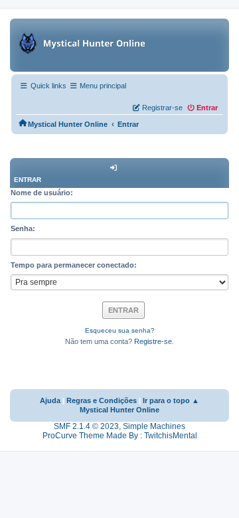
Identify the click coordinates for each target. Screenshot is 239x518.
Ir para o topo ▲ (171, 400)
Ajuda (50, 400)
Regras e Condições (101, 400)
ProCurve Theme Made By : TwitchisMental (119, 435)
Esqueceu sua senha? (120, 330)
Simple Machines (154, 426)
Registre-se (153, 341)
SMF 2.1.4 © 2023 (86, 426)
